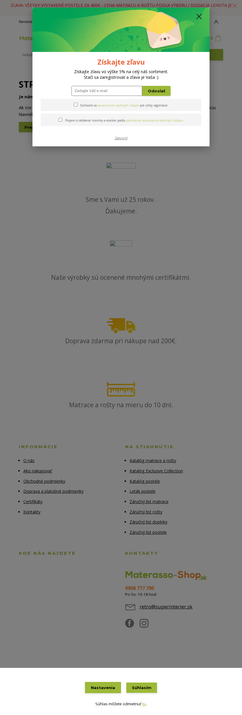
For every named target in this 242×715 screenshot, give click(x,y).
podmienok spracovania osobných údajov (154, 120)
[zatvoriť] (199, 17)
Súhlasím (141, 687)
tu (144, 703)
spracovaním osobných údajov (118, 105)
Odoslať (156, 91)
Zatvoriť (121, 138)
